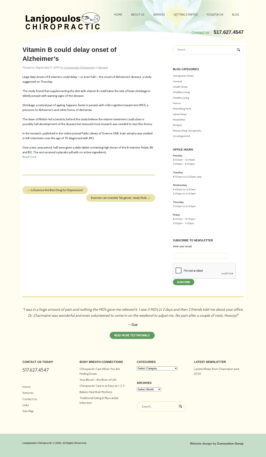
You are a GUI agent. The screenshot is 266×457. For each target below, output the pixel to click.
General (102, 67)
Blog (235, 14)
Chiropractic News (183, 75)
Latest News (180, 114)
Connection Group (230, 443)
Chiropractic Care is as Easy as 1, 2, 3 (102, 386)
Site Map (28, 411)
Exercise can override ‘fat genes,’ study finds (120, 198)
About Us (137, 14)
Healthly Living (181, 92)
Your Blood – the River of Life (98, 380)
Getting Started (186, 14)
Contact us (200, 33)
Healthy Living (181, 97)
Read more (29, 157)
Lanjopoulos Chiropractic (79, 67)
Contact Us (29, 399)
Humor (177, 103)
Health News (180, 86)
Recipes (177, 125)
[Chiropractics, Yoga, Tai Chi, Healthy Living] (62, 21)
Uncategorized (181, 136)
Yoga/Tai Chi (215, 14)
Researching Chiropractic (187, 130)
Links (25, 405)
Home (118, 14)
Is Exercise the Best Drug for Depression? (55, 190)
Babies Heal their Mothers (96, 392)
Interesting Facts (182, 108)
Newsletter (179, 119)
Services (159, 14)
